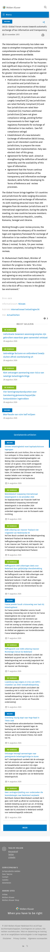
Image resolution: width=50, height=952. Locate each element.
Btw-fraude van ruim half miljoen (19, 414)
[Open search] (45, 7)
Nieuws (21, 304)
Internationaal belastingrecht (25, 309)
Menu (9, 14)
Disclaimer (7, 939)
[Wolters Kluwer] (11, 7)
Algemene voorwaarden (37, 939)
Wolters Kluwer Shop (10, 900)
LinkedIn (11, 857)
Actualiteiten (13, 315)
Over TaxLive (7, 874)
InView (4, 895)
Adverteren (6, 883)
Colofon (5, 880)
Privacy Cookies (19, 939)
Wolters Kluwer (8, 897)
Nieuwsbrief (13, 852)
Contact (5, 877)
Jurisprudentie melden (11, 871)
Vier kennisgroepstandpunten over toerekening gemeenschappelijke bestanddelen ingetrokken (20, 395)
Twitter (11, 855)
